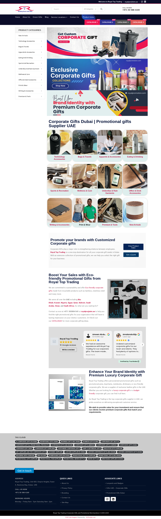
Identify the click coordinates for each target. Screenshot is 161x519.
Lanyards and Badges (114, 483)
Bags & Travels (84, 157)
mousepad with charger (25, 455)
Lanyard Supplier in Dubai (75, 452)
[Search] (101, 9)
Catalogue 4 (139, 21)
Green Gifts (37, 17)
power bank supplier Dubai (59, 455)
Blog (46, 17)
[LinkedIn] (113, 499)
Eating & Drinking (135, 157)
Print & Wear (23, 85)
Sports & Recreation (59, 191)
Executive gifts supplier (113, 448)
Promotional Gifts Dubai (115, 493)
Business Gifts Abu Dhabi (70, 441)
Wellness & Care (84, 191)
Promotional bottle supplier (84, 455)
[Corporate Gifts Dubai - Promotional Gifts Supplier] (24, 9)
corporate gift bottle (110, 441)
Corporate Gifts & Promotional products (32, 445)
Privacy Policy (67, 488)
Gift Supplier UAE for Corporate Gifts (31, 452)
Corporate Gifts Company (107, 445)
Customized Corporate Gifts (69, 448)
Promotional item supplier (50, 459)
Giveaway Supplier (55, 452)
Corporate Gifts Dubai (128, 445)
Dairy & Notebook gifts (92, 448)
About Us (26, 17)
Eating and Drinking (25, 58)
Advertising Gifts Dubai (49, 441)
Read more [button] (90, 355)
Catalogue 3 (124, 21)
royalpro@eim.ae (131, 2)
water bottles (93, 459)
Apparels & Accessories (110, 157)
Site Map (65, 502)
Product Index (88, 17)
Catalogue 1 (93, 21)
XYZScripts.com (91, 517)
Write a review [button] (68, 350)
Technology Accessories (27, 41)
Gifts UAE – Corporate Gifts (117, 488)
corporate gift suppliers (45, 448)
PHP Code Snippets (71, 517)
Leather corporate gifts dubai (130, 452)
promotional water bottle (74, 459)
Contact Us (74, 17)
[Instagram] (107, 499)
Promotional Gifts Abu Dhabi (109, 455)
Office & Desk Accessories (27, 80)
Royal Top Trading (57, 252)
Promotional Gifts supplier (26, 459)
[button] (142, 344)
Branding (65, 493)
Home (17, 17)
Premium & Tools (110, 225)
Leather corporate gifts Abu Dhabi (101, 452)
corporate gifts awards (84, 445)
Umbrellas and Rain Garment (29, 69)
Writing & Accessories (59, 225)
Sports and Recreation (26, 63)
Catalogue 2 (108, 21)
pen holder (41, 455)
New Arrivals (135, 225)
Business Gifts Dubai (90, 441)
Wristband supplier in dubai (112, 459)
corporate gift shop (24, 448)
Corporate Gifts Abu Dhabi (62, 445)
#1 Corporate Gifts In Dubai (26, 441)
